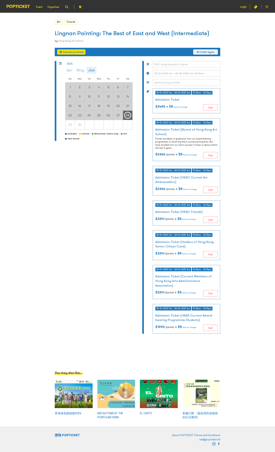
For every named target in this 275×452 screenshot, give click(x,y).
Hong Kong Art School (70, 40)
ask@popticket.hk (209, 439)
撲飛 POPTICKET (67, 435)
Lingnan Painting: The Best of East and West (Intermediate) (132, 33)
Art (58, 21)
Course (71, 21)
